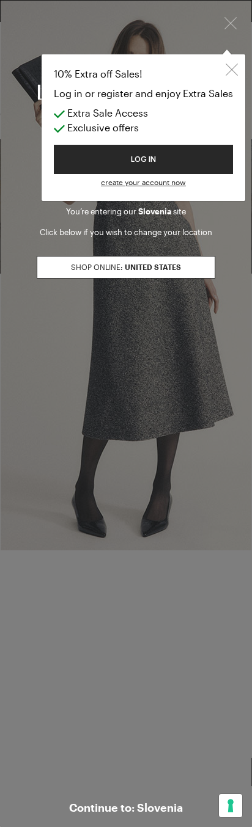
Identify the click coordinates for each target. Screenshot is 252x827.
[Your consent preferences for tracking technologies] (230, 805)
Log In (143, 159)
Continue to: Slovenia (126, 807)
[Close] (230, 22)
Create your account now (143, 182)
